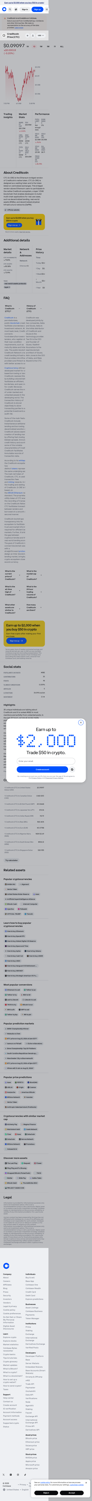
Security (7, 1295)
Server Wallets (32, 1363)
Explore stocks (9, 1341)
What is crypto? (10, 1372)
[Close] (86, 1482)
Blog (5, 1288)
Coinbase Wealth (33, 1288)
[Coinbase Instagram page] (18, 1474)
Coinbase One (32, 1285)
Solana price (31, 1445)
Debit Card (30, 1295)
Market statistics (11, 1344)
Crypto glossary (10, 1361)
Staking (29, 1330)
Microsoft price (32, 1465)
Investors (7, 1299)
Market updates (10, 1365)
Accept (72, 1493)
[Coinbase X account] (3, 1474)
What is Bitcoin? (10, 1369)
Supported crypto (11, 1423)
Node (28, 1402)
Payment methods (11, 1416)
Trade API (30, 1384)
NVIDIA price (31, 1458)
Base (28, 1360)
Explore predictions (34, 1299)
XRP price (30, 1449)
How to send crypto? (12, 1386)
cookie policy (45, 1482)
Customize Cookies (77, 1485)
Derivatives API (32, 1430)
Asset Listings (32, 1308)
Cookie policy (9, 1310)
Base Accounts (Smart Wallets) (35, 1371)
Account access (10, 1419)
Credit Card (31, 1292)
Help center (8, 1398)
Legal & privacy (10, 1306)
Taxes (5, 1389)
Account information (12, 1412)
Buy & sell (30, 1277)
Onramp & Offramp (34, 1377)
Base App (30, 1281)
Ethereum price (32, 1442)
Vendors (7, 1303)
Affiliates (7, 1285)
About (6, 1277)
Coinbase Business (34, 1311)
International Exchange (31, 1339)
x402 (28, 1380)
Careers (6, 1281)
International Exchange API (32, 1421)
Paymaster (30, 1387)
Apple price (31, 1461)
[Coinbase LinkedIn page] (11, 1474)
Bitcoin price (31, 1438)
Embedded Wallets (34, 1367)
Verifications (31, 1398)
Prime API (30, 1426)
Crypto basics (9, 1354)
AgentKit (30, 1405)
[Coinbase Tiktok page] (25, 1474)
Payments (30, 1315)
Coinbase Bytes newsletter (10, 1349)
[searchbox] (41, 35)
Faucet (29, 1413)
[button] (46, 9)
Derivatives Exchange (35, 1344)
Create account (10, 1405)
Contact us (8, 1401)
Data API (29, 1395)
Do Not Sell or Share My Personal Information (12, 1320)
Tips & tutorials (10, 1358)
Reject (46, 1493)
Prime (28, 1327)
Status (6, 1427)
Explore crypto (9, 1337)
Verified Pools (32, 1347)
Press (5, 1292)
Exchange (30, 1334)
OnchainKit (30, 1391)
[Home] (4, 9)
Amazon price (32, 1468)
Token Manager (32, 1318)
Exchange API (32, 1416)
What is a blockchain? (12, 1376)
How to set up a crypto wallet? (10, 1380)
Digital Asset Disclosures (9, 1327)
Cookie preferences (12, 1313)
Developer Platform (35, 1356)
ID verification (9, 1409)
